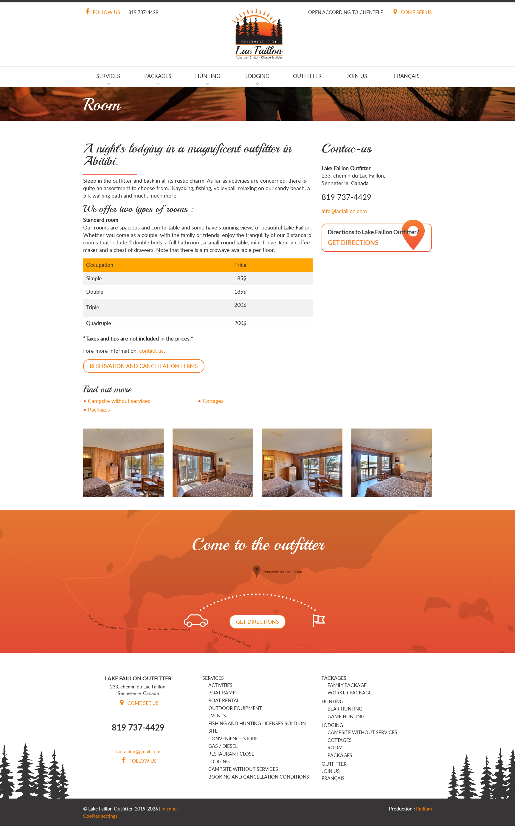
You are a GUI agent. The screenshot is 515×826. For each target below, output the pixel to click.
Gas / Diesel (223, 746)
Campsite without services (119, 400)
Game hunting (346, 716)
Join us (357, 75)
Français (407, 75)
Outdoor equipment (235, 708)
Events (217, 715)
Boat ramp (222, 692)
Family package (347, 685)
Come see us (416, 12)
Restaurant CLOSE (231, 754)
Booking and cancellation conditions (258, 776)
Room (335, 747)
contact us (151, 350)
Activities (220, 685)
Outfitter (307, 75)
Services (108, 75)
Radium (424, 808)
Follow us (105, 12)
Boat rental (223, 700)
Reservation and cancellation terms (144, 365)
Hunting (207, 75)
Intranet (170, 808)
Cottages (213, 400)
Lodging (257, 75)
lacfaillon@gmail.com (138, 751)
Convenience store (233, 738)
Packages (157, 75)
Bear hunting (345, 708)
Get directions (257, 621)
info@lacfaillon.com (344, 211)
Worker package (350, 692)
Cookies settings (100, 816)
